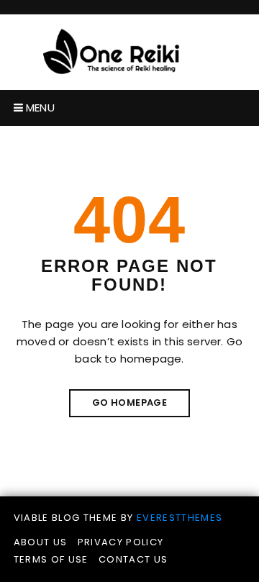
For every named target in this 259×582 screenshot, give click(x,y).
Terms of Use (51, 559)
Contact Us (133, 559)
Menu (39, 107)
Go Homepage (129, 402)
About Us (41, 542)
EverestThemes (180, 517)
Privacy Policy (121, 542)
